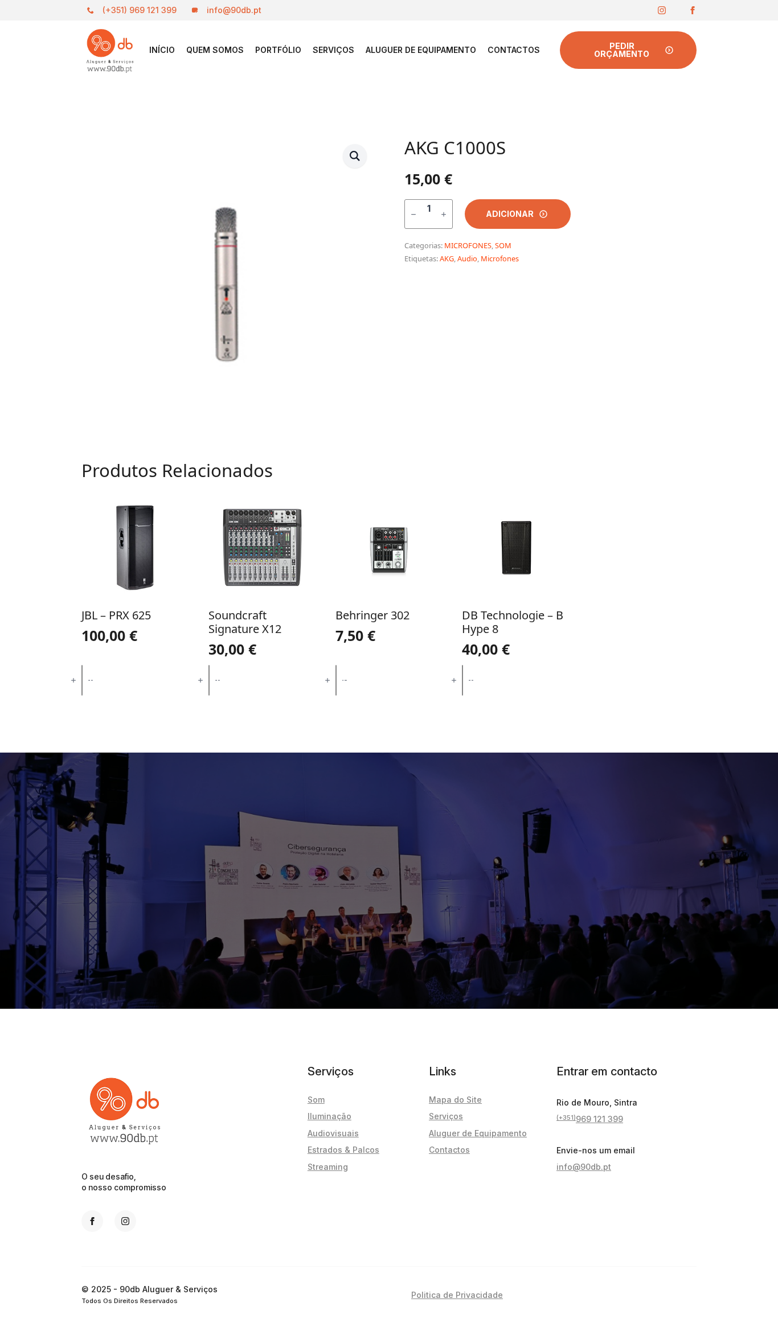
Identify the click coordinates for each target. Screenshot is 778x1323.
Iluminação (329, 1116)
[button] (355, 156)
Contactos (514, 50)
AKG (447, 258)
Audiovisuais (333, 1133)
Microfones (500, 258)
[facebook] (693, 10)
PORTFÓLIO (278, 50)
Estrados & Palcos (343, 1149)
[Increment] (443, 214)
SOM (503, 245)
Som (316, 1099)
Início (162, 50)
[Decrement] (413, 214)
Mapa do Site (455, 1099)
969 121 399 (589, 1119)
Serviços (333, 50)
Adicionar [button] (135, 680)
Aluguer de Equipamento (421, 50)
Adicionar (510, 214)
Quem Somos (215, 50)
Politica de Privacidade (457, 1295)
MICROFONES (468, 245)
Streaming (328, 1167)
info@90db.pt (583, 1167)
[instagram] (662, 10)
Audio (467, 258)
